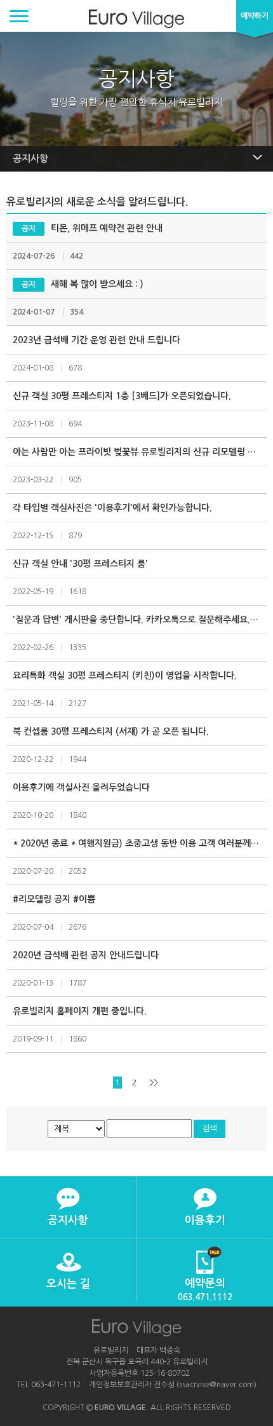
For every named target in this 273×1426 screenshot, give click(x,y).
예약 (255, 16)
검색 (209, 1128)
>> (153, 1082)
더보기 (68, 1208)
